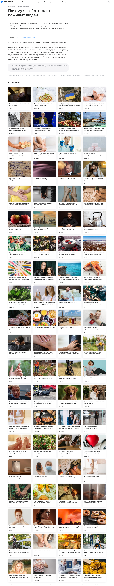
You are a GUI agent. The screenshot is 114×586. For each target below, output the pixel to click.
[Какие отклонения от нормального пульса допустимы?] (94, 322)
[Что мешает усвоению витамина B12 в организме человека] (44, 247)
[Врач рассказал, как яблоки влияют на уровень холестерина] (69, 123)
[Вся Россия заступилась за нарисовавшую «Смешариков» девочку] (19, 272)
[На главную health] (8, 2)
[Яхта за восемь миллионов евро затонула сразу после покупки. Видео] (94, 123)
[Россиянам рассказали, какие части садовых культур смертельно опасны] (19, 495)
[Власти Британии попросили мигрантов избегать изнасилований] (44, 222)
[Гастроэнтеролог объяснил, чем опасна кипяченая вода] (94, 222)
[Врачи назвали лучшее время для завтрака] (44, 322)
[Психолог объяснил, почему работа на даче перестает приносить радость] (94, 346)
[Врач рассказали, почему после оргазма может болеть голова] (94, 197)
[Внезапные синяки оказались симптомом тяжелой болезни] (44, 346)
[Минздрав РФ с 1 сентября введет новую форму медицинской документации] (69, 570)
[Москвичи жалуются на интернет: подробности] (69, 446)
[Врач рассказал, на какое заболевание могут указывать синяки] (69, 197)
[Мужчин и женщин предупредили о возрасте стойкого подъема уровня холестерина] (69, 421)
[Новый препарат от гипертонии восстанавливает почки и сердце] (69, 346)
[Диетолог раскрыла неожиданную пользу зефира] (94, 148)
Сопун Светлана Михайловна (25, 37)
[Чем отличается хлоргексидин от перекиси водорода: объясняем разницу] (44, 297)
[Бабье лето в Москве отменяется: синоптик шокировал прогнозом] (94, 421)
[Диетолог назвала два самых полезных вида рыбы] (44, 98)
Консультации (11, 6)
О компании (7, 584)
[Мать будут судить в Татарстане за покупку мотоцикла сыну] (44, 396)
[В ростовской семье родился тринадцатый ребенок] (19, 446)
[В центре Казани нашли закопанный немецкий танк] (19, 123)
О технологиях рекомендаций (89, 584)
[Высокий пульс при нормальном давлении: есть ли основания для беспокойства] (19, 197)
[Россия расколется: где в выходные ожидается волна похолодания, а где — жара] (69, 371)
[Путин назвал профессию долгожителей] (69, 173)
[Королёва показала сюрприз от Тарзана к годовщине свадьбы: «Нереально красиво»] (44, 272)
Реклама (13, 584)
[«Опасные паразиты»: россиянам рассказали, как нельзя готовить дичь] (19, 322)
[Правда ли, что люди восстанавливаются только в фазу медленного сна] (69, 495)
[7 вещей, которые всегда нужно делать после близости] (94, 173)
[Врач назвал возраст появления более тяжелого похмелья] (19, 396)
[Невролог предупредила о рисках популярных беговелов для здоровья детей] (94, 545)
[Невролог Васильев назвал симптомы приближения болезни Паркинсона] (19, 545)
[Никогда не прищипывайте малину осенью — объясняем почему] (44, 446)
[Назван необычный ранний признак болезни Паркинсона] (19, 371)
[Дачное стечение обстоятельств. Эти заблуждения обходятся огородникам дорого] (44, 371)
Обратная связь (77, 584)
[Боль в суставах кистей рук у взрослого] (44, 570)
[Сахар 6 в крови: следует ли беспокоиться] (69, 148)
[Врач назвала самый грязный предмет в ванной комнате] (94, 495)
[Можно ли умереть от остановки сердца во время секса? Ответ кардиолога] (94, 98)
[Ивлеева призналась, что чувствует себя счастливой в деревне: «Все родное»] (19, 570)
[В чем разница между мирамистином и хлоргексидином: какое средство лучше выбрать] (44, 471)
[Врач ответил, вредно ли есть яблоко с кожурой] (19, 222)
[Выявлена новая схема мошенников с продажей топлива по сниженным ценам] (94, 297)
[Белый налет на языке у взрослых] (19, 520)
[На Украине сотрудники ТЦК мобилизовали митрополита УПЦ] (69, 98)
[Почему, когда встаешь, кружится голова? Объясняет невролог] (44, 173)
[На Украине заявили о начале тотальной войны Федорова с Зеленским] (69, 222)
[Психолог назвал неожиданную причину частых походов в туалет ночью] (19, 421)
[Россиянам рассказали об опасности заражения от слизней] (69, 545)
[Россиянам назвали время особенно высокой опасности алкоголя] (69, 322)
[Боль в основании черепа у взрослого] (19, 346)
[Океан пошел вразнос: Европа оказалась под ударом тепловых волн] (69, 272)
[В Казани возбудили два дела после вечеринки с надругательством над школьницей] (44, 197)
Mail (2, 584)
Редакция (52, 584)
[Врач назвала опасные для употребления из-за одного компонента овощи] (19, 297)
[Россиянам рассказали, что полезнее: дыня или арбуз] (44, 495)
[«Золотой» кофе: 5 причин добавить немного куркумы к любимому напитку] (94, 570)
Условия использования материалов (64, 584)
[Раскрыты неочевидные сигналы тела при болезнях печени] (44, 148)
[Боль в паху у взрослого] (94, 371)
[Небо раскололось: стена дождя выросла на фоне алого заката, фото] (69, 520)
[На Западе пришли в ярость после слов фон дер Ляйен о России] (44, 123)
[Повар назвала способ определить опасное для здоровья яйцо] (19, 148)
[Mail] (2, 2)
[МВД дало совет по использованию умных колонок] (19, 471)
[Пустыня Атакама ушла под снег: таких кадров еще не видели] (94, 247)
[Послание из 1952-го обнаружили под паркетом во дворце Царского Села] (19, 173)
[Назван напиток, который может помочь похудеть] (94, 396)
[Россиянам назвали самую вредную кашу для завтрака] (69, 247)
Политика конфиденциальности (104, 584)
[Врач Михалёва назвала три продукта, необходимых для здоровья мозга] (94, 272)
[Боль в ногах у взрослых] (94, 471)
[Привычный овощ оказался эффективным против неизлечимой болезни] (19, 247)
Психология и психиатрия (23, 6)
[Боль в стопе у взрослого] (44, 545)
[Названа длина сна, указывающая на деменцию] (19, 98)
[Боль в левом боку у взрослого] (69, 297)
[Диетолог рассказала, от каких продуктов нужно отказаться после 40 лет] (44, 421)
